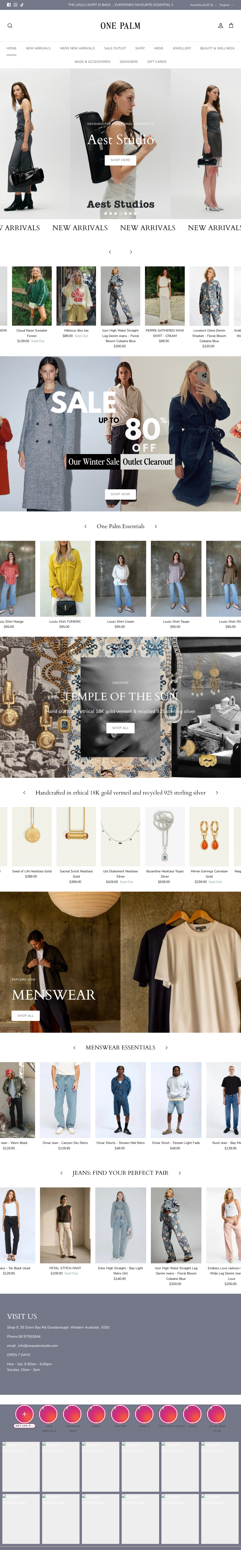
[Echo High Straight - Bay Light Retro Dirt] (120, 1225)
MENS (158, 48)
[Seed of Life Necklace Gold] (32, 836)
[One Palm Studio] (120, 26)
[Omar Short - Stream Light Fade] (176, 1100)
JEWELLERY (182, 48)
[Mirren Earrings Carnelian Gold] (209, 836)
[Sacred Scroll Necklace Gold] (76, 836)
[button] (105, 213)
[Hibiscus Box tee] (76, 296)
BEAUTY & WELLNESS (217, 48)
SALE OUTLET (115, 48)
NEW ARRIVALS (38, 48)
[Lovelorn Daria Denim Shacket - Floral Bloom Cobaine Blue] (209, 296)
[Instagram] (15, 5)
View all (120, 259)
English (224, 5)
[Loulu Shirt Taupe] (176, 579)
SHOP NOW (120, 494)
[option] (120, 144)
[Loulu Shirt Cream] (120, 579)
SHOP (140, 48)
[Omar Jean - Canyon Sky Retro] (65, 1100)
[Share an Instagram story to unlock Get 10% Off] (24, 1414)
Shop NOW (120, 160)
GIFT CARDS (156, 61)
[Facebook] (9, 5)
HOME (11, 48)
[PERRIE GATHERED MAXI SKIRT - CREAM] (165, 296)
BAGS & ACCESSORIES (92, 61)
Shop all (120, 728)
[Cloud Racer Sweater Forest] (32, 296)
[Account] (220, 25)
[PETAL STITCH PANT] (65, 1225)
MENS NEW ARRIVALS (77, 48)
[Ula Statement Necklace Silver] (120, 836)
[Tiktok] (22, 5)
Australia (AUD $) (201, 5)
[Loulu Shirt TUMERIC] (65, 579)
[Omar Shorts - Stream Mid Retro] (120, 1100)
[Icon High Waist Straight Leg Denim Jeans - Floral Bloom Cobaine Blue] (120, 296)
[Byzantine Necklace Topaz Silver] (165, 836)
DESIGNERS (129, 61)
